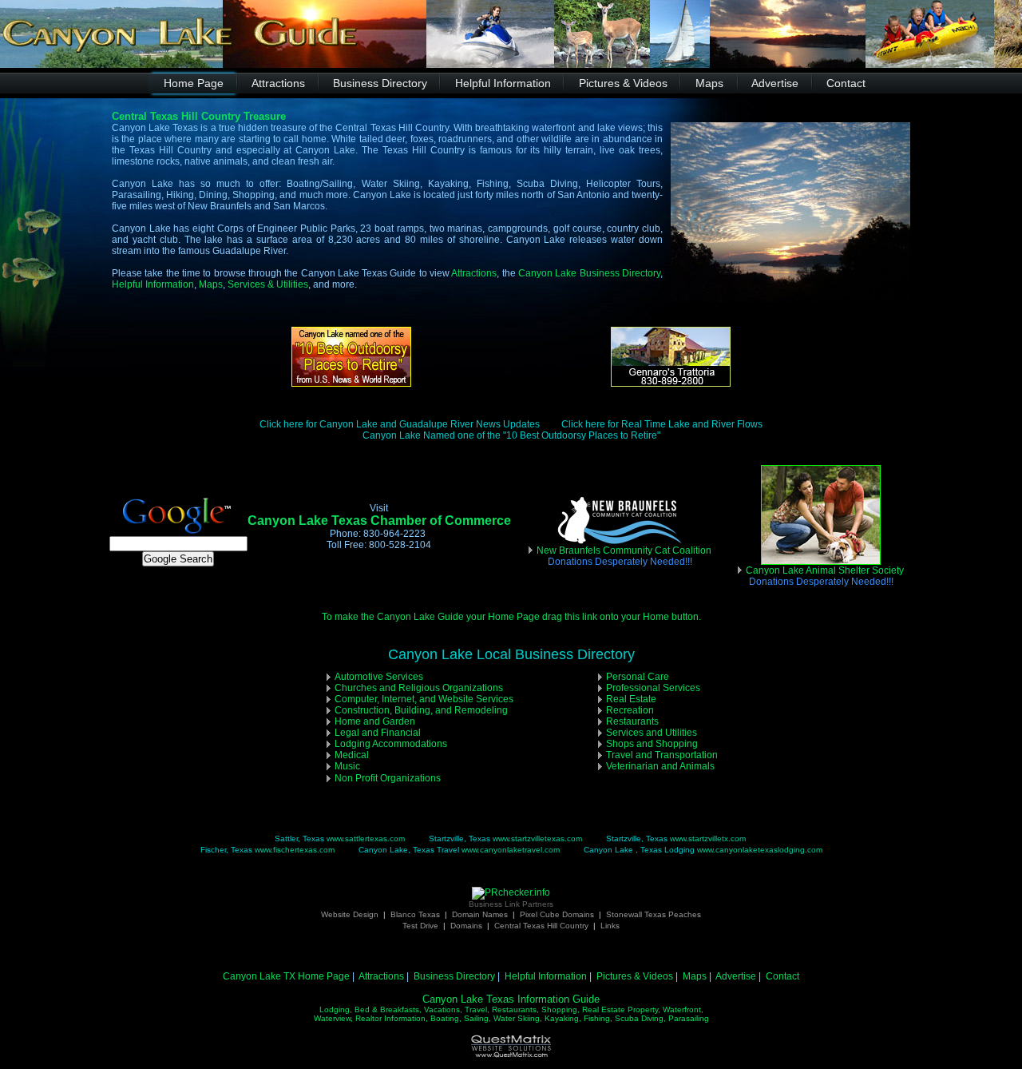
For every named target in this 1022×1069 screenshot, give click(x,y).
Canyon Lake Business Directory (589, 273)
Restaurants (632, 721)
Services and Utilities (651, 732)
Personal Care (637, 676)
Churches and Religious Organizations (419, 687)
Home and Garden (375, 721)
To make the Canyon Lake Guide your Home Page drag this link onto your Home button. (511, 616)
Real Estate (631, 699)
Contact (782, 976)
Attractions (474, 273)
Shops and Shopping (652, 743)
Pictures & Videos (634, 976)
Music (347, 766)
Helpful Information (153, 284)
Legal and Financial (378, 732)
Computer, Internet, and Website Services (424, 699)
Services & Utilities (268, 284)
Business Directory (454, 976)
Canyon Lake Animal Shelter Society (825, 576)
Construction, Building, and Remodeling (421, 710)
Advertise (735, 976)
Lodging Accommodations (391, 743)
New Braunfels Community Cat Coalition (624, 550)
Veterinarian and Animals (660, 766)
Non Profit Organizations (388, 778)
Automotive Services (379, 676)
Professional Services (653, 687)
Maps (211, 284)
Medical (352, 755)
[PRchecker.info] (511, 892)
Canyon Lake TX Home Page (286, 976)
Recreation (630, 710)
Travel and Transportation (662, 755)
